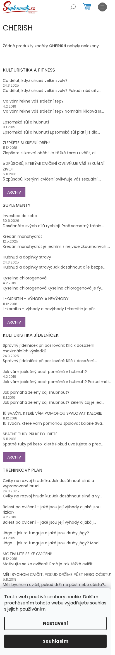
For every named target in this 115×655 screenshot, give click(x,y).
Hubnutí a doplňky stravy (27, 257)
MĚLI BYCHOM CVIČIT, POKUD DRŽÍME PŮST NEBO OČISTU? (57, 574)
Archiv (14, 192)
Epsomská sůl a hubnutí (26, 122)
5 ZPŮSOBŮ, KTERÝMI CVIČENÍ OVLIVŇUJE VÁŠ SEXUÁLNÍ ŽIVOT (53, 166)
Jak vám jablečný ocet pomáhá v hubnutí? (45, 371)
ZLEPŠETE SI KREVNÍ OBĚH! (26, 143)
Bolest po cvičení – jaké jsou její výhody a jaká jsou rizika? (51, 509)
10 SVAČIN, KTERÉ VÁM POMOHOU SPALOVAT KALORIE (52, 413)
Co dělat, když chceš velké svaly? (35, 80)
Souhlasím (55, 641)
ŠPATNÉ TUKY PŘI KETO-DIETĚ (30, 434)
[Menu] (102, 7)
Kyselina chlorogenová (25, 278)
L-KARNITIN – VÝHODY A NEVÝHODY (36, 299)
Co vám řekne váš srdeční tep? (33, 101)
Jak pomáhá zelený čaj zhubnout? (36, 392)
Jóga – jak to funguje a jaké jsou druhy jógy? (46, 533)
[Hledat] (73, 7)
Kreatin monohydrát (22, 236)
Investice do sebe (20, 216)
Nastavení (55, 623)
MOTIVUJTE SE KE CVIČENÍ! (27, 554)
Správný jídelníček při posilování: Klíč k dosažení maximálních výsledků (48, 348)
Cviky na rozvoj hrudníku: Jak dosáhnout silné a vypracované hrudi (48, 483)
